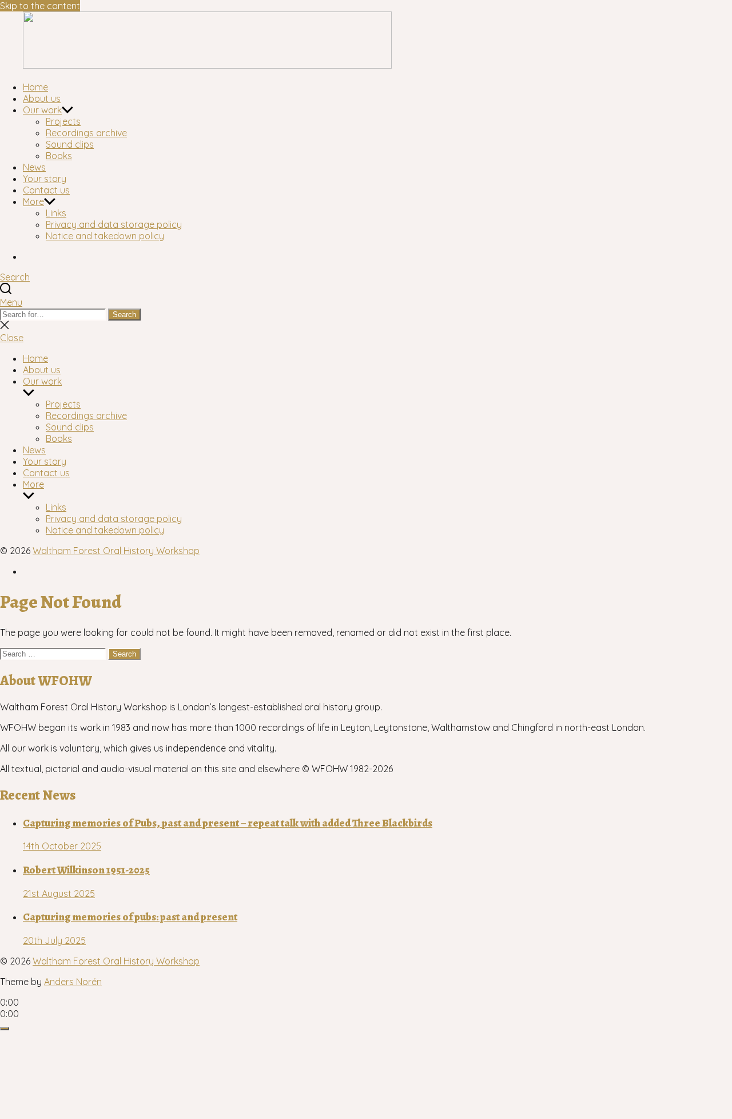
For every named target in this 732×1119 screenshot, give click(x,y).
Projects (63, 121)
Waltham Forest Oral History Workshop (116, 550)
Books (59, 155)
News (34, 167)
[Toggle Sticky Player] (4, 1028)
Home (35, 87)
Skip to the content (40, 5)
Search (124, 314)
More (33, 201)
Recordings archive (86, 133)
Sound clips (70, 144)
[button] (366, 302)
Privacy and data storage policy (114, 224)
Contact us (46, 190)
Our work (42, 110)
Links (56, 213)
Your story (44, 178)
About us (42, 98)
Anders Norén (73, 981)
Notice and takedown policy (105, 236)
